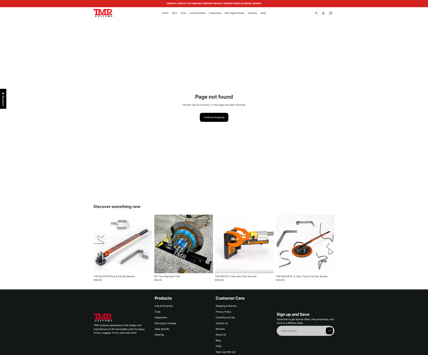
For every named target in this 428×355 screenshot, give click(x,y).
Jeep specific (162, 328)
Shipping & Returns (226, 305)
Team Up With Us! (225, 351)
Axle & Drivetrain (164, 305)
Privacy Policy (223, 311)
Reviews (220, 328)
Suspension (161, 317)
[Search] (316, 13)
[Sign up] (329, 330)
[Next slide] (147, 244)
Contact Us (222, 323)
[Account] (323, 13)
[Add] (147, 268)
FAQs (219, 346)
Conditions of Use (225, 317)
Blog (218, 340)
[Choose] (208, 268)
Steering (159, 334)
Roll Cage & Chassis (165, 323)
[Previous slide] (99, 244)
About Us (221, 334)
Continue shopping (214, 117)
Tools (157, 311)
